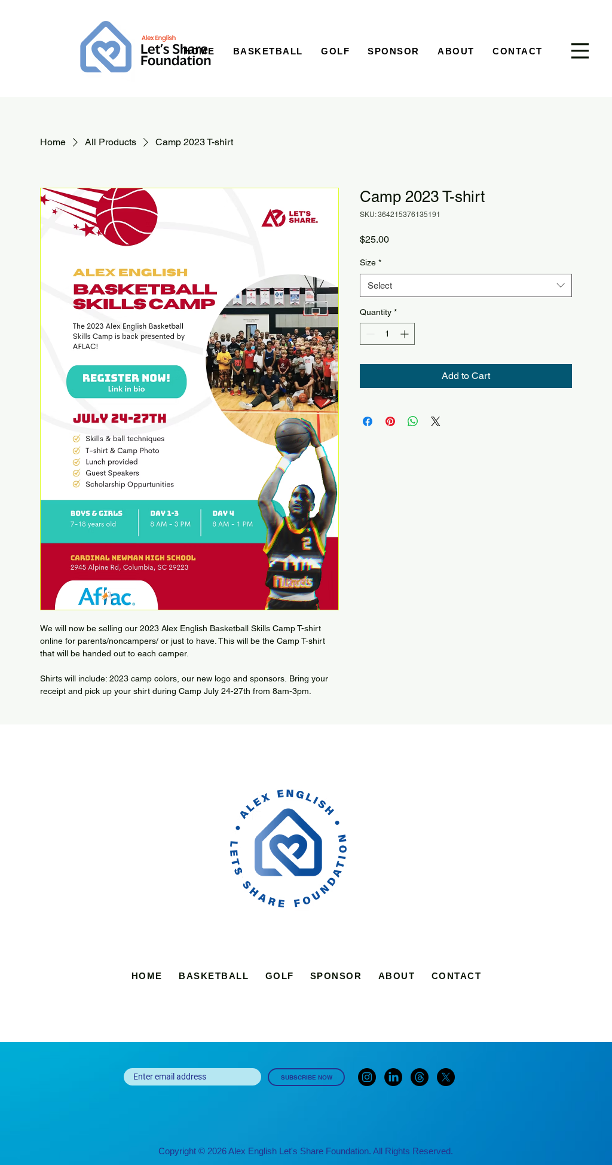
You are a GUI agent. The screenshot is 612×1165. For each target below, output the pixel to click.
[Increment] (405, 333)
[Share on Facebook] (367, 421)
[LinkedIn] (393, 1077)
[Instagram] (367, 1077)
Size (370, 262)
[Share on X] (436, 421)
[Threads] (420, 1077)
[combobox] (466, 285)
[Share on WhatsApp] (413, 421)
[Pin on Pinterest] (390, 421)
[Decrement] (369, 333)
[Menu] (580, 50)
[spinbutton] (387, 333)
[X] (446, 1077)
